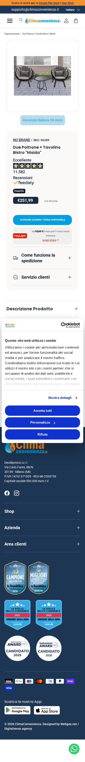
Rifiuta (42, 434)
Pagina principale (11, 34)
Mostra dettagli (60, 398)
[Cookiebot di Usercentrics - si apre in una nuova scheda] (61, 325)
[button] (76, 21)
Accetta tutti (42, 410)
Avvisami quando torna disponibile (42, 219)
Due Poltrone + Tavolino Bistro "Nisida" (39, 34)
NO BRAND (21, 140)
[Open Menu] (9, 20)
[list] (42, 76)
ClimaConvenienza (28, 724)
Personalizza (40, 422)
